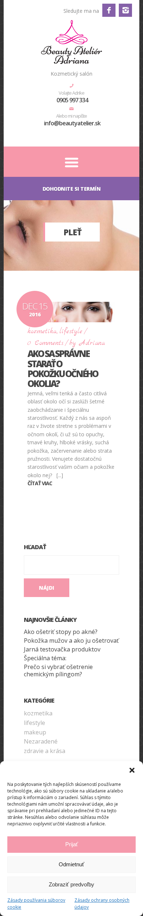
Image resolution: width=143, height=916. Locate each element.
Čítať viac (39, 483)
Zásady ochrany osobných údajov (101, 903)
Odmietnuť (71, 864)
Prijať (71, 844)
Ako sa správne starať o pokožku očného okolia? (62, 368)
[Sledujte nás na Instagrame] (125, 10)
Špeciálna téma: (45, 658)
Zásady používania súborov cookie (36, 903)
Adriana (92, 343)
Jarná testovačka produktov (62, 649)
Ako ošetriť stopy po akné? (61, 631)
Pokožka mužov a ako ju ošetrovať (71, 640)
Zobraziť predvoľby (71, 884)
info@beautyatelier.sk (72, 123)
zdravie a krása (44, 751)
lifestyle (70, 331)
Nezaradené (41, 741)
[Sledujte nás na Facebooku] (108, 10)
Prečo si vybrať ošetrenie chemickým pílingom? (58, 670)
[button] (132, 770)
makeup (35, 732)
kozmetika (41, 331)
